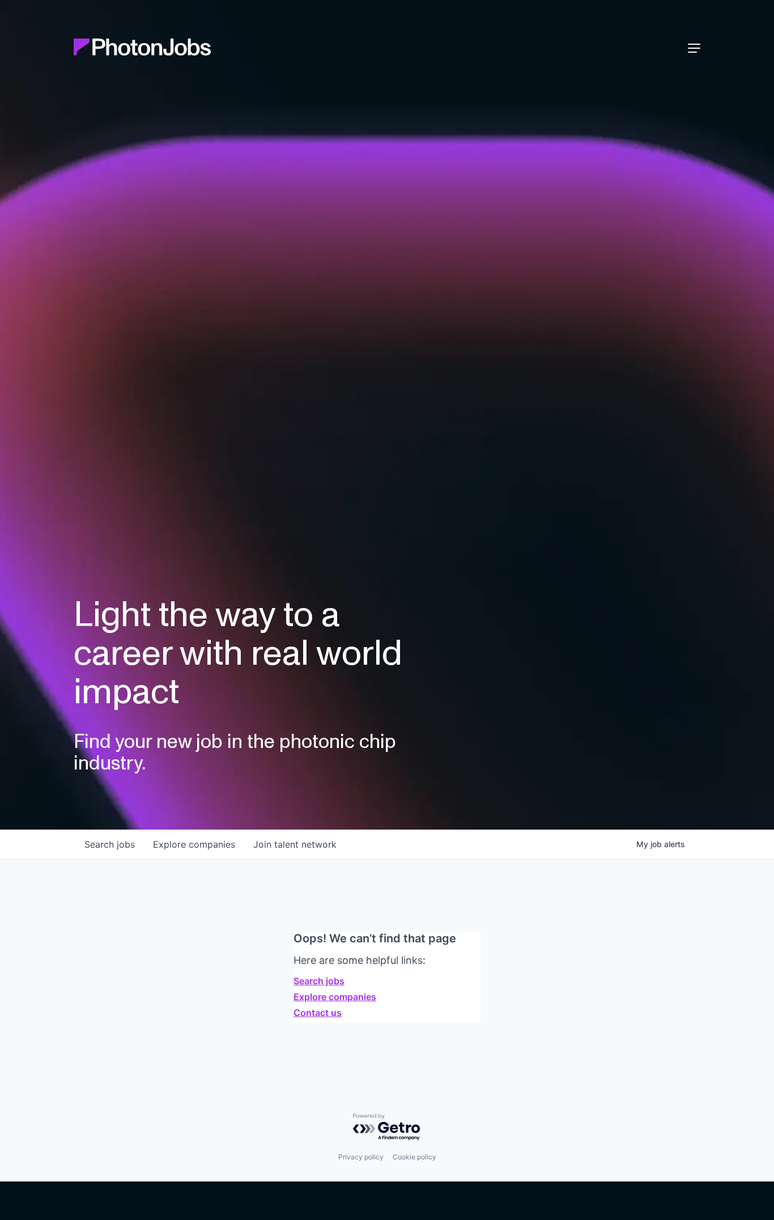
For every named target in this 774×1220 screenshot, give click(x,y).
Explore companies (335, 996)
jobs (109, 844)
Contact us (318, 1012)
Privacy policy (361, 1157)
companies (194, 844)
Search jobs (319, 981)
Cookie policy (414, 1157)
